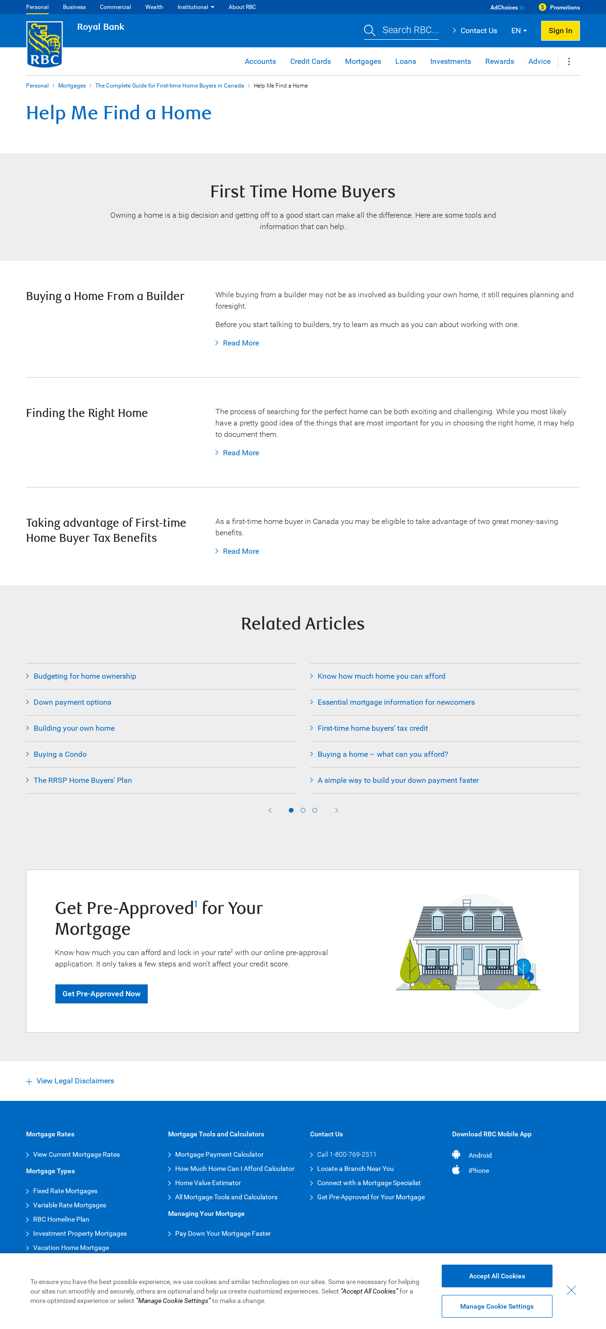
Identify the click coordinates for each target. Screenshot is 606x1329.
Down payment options (72, 702)
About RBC (242, 7)
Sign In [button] (560, 30)
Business (74, 7)
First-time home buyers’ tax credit (373, 728)
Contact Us (479, 30)
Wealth (154, 7)
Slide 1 (291, 810)
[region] (303, 1291)
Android (480, 1155)
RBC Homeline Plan (61, 1219)
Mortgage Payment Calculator (219, 1154)
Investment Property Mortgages (80, 1233)
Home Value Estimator (208, 1183)
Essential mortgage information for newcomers (396, 702)
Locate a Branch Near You (355, 1168)
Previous (269, 810)
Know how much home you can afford (382, 676)
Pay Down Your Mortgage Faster (223, 1233)
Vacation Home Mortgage (71, 1247)
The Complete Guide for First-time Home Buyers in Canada (169, 85)
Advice (539, 61)
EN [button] (516, 30)
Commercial (115, 7)
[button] (401, 31)
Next (336, 810)
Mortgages (72, 85)
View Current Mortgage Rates (76, 1154)
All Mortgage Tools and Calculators (226, 1197)
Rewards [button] (499, 61)
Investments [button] (450, 61)
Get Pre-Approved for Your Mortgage (371, 1197)
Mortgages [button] (363, 61)
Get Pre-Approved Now (101, 993)
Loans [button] (405, 61)
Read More (237, 342)
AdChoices (504, 7)
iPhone (479, 1170)
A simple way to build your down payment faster (398, 780)
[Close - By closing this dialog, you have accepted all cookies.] (571, 1290)
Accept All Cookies (497, 1276)
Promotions (565, 7)
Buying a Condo (60, 754)
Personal (37, 7)
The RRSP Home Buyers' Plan (83, 780)
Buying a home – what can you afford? (383, 754)
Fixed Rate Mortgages (65, 1191)
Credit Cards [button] (310, 61)
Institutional (193, 7)
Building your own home (74, 728)
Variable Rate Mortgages (69, 1205)
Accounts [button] (260, 61)
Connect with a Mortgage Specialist (369, 1183)
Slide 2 (303, 810)
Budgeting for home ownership (85, 676)
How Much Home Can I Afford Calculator (234, 1168)
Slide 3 (314, 810)
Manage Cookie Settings (497, 1306)
